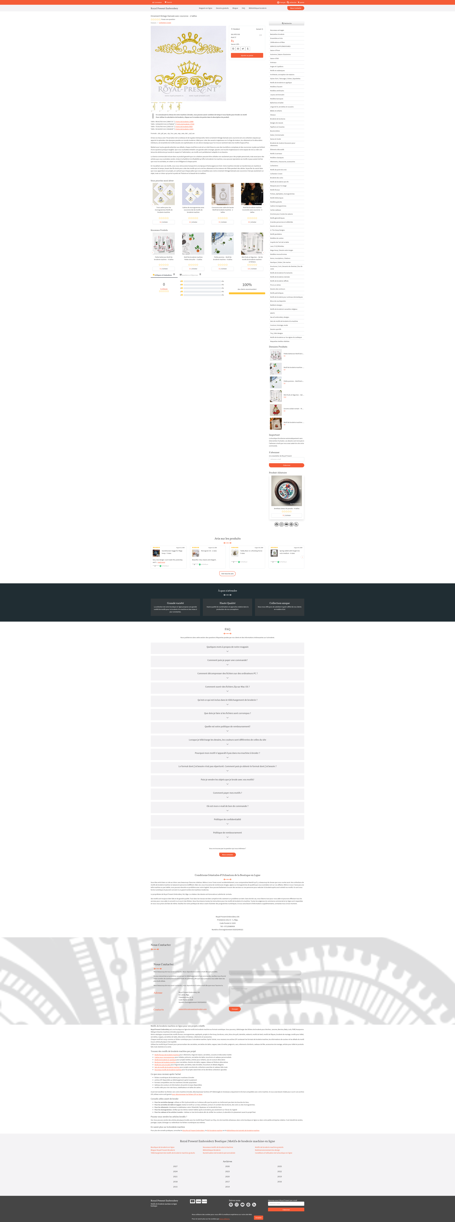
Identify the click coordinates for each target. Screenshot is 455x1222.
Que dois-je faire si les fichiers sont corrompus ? (227, 713)
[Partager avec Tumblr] (248, 48)
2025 (280, 1166)
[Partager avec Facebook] (238, 48)
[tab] (164, 275)
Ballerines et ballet (276, 103)
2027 (175, 1166)
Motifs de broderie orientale (280, 277)
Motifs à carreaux (276, 153)
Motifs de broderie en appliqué (165, 1060)
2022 (280, 1171)
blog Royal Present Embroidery (193, 1130)
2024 (175, 1171)
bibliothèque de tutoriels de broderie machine (243, 1130)
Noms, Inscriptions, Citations (280, 258)
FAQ (243, 8)
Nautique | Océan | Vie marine (280, 262)
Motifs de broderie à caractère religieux (283, 309)
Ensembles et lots (276, 38)
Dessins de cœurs (276, 226)
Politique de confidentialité (227, 819)
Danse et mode (275, 139)
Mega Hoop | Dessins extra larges (281, 250)
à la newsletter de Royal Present (280, 456)
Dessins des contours (277, 289)
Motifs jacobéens (276, 234)
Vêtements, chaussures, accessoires (282, 162)
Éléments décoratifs (277, 149)
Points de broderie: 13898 (184, 121)
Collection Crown (165, 23)
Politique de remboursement (227, 832)
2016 (280, 1181)
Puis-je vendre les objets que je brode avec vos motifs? (227, 779)
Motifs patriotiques (276, 293)
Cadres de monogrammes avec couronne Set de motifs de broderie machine (193, 209)
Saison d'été (274, 58)
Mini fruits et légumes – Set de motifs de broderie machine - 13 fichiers (252, 259)
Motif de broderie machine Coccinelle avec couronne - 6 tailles (252, 209)
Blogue (235, 8)
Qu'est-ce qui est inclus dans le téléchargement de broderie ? (227, 699)
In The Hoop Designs (277, 230)
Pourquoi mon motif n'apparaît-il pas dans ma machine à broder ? (227, 752)
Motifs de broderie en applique (281, 83)
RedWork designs (276, 305)
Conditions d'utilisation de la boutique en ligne (273, 1153)
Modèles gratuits (276, 202)
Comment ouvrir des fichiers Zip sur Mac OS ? (227, 686)
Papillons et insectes (277, 127)
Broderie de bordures (277, 119)
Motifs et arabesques (277, 70)
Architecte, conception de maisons (282, 74)
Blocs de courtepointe (278, 301)
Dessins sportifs (275, 329)
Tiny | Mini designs (276, 333)
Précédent (236, 29)
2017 (227, 1181)
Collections (274, 166)
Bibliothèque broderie (257, 8)
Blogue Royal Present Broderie (163, 1150)
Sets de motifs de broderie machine (167, 1067)
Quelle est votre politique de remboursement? (227, 726)
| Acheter (164, 222)
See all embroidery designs (279, 317)
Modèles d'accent (276, 87)
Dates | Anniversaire (277, 135)
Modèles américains (277, 91)
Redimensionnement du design (267, 1150)
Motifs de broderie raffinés (279, 281)
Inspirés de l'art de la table (279, 242)
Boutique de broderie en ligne (162, 1147)
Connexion (158, 2)
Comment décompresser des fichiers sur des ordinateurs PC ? (227, 673)
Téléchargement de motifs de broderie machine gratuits (173, 1153)
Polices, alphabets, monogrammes (282, 194)
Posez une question (168, 19)
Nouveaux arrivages (277, 30)
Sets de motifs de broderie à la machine (284, 321)
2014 (227, 1186)
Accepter (258, 1218)
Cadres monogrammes (278, 206)
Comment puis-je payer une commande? (227, 660)
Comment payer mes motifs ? (227, 792)
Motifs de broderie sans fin (279, 182)
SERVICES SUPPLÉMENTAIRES (280, 46)
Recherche (288, 23)
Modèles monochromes (278, 254)
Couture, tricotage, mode (279, 325)
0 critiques (164, 289)
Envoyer (235, 1009)
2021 (175, 1176)
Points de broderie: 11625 (184, 129)
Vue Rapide (164, 195)
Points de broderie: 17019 (185, 124)
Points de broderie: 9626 (184, 126)
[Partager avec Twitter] (243, 48)
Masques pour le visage (278, 186)
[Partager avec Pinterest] (233, 48)
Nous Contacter (295, 8)
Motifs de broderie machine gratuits (269, 1147)
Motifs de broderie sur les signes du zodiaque (286, 337)
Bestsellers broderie (277, 34)
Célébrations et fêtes (277, 42)
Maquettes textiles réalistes (279, 341)
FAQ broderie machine (214, 1130)
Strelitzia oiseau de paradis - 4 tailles (286, 508)
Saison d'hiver (275, 50)
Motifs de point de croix (278, 170)
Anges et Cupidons (276, 66)
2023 (227, 1171)
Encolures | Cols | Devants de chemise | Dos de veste (286, 267)
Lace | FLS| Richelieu (277, 246)
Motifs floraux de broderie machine (167, 1055)
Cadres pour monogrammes (164, 1057)
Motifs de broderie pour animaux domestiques (286, 297)
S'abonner (286, 465)
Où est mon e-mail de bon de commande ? (227, 806)
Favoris (169, 2)
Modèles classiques (277, 157)
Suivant (259, 29)
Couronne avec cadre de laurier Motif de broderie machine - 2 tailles (223, 209)
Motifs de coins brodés (162, 1065)
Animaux (273, 62)
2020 (227, 1176)
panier (301, 2)
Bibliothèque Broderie (212, 1150)
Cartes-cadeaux (275, 210)
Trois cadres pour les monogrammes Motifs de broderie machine (164, 209)
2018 (175, 1181)
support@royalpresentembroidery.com (193, 1009)
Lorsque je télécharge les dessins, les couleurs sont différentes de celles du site (227, 739)
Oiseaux (273, 115)
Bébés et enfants (276, 111)
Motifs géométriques (277, 218)
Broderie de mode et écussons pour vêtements (282, 144)
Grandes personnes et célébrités (281, 222)
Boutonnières (275, 131)
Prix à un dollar (275, 285)
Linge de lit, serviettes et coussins (282, 107)
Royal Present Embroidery (164, 8)
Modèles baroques (276, 99)
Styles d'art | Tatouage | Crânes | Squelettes (285, 78)
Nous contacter (227, 855)
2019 (280, 1176)
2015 (175, 1186)
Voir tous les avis (227, 574)
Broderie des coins (276, 178)
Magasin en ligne (205, 8)
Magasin (153, 23)
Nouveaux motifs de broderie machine (168, 1070)
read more (161, 562)
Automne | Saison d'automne (280, 54)
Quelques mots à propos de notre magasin (227, 646)
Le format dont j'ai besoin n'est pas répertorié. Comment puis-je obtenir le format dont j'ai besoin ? (228, 766)
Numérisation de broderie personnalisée (219, 1153)
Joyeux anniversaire (277, 95)
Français (282, 2)
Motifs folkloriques (276, 198)
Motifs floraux (275, 190)
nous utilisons (225, 1219)
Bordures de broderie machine (165, 1062)
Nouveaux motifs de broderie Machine (218, 1147)
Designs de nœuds (276, 123)
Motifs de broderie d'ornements (281, 273)
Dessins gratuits (222, 8)
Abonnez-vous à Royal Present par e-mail (282, 1200)
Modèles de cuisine (276, 238)
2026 (227, 1166)
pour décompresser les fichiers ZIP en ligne (187, 1094)
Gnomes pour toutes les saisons (281, 214)
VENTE (272, 313)
